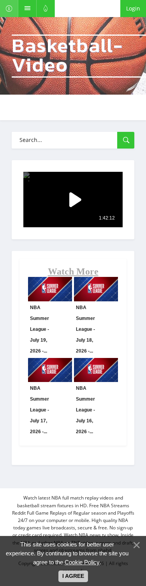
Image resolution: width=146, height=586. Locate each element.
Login (133, 8)
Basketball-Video (67, 56)
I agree (73, 576)
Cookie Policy (82, 562)
